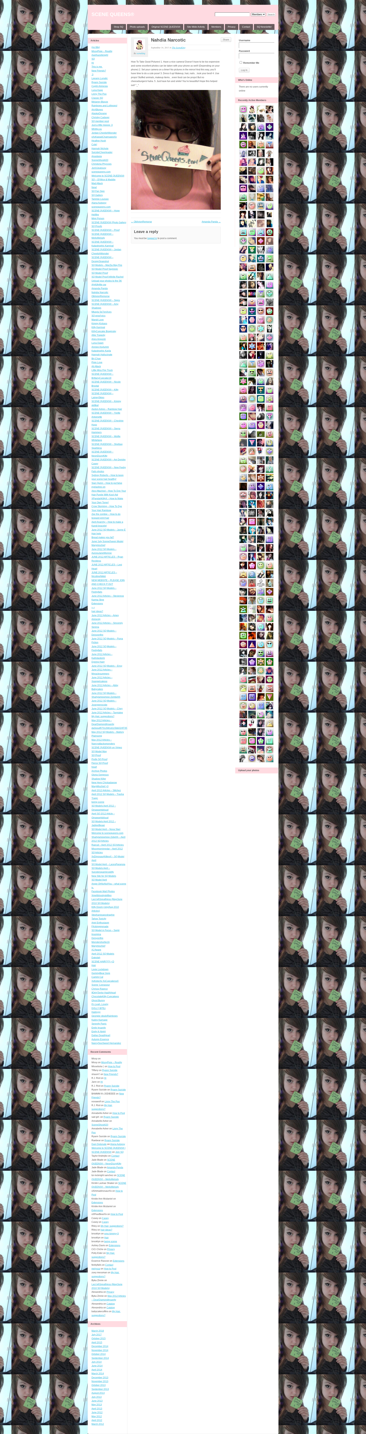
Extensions (97, 603)
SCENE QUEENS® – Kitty (105, 389)
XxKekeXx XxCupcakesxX (105, 981)
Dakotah (96, 957)
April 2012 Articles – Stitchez (106, 790)
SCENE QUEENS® (113, 14)
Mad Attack (97, 183)
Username (244, 40)
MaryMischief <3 (100, 786)
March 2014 (98, 1373)
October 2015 (99, 1338)
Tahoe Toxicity (99, 918)
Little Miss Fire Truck (102, 370)
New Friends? (99, 70)
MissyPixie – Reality (102, 51)
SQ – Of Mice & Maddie (104, 179)
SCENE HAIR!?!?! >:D (103, 961)
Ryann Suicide (99, 82)
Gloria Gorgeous (100, 774)
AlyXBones (97, 109)
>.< (93, 607)
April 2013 (97, 1408)
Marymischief (98, 946)
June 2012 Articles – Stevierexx (108, 596)
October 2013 (99, 1385)
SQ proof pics (98, 315)
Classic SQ (97, 98)
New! (94, 187)
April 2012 (97, 1420)
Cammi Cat (97, 977)
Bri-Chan (96, 358)
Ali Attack (96, 366)
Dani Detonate (99, 1144)
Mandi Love (98, 319)
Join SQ (119, 1152)
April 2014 (97, 1369)
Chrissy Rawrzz (100, 989)
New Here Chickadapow (104, 782)
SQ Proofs (97, 226)
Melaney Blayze (100, 101)
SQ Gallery (97, 195)
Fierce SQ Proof (100, 763)
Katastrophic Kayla (101, 350)
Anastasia (97, 156)
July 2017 (97, 1334)
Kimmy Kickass (99, 323)
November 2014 (100, 1350)
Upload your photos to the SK (107, 280)
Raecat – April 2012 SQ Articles (108, 845)
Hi (93, 63)
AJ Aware (96, 949)
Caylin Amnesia (100, 86)
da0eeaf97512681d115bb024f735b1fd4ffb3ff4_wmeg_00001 (123, 728)
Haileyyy (96, 1012)
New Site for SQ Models (104, 876)
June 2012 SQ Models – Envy (107, 666)
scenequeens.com (101, 171)
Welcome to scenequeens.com (107, 833)
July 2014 (97, 1362)
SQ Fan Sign (98, 191)
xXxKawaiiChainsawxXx (104, 137)
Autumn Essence (100, 1039)
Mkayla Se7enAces (102, 312)
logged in (152, 238)
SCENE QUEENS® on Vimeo (107, 747)
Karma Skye (98, 599)
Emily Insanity (99, 1027)
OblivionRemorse (101, 296)
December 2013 (100, 1377)
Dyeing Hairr (98, 662)
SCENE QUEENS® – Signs (106, 300)
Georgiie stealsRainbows (105, 1016)
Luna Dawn (98, 343)
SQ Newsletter (264, 27)
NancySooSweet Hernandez (106, 1043)
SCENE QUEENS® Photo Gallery (109, 222)
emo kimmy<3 (111, 1233)
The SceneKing (178, 47)
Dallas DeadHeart (101, 1035)
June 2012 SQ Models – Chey (107, 708)
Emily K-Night (99, 1031)
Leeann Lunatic (100, 78)
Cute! (94, 144)
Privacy (231, 27)
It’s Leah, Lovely (100, 1004)
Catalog (111, 1303)
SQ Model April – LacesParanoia (108, 864)
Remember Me (251, 63)
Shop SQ (118, 27)
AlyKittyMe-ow (99, 284)
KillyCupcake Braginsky (104, 331)
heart (94, 767)
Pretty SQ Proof (99, 759)
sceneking (140, 53)
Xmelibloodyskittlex (102, 895)
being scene (98, 802)
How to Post (114, 1066)
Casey (95, 463)
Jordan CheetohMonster (104, 133)
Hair (94, 965)
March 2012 (98, 1424)
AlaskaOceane (99, 113)
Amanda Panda (100, 288)
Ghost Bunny (98, 1000)
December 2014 (100, 1346)
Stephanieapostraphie (103, 915)
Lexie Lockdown (100, 969)
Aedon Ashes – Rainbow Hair (107, 409)
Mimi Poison (98, 218)
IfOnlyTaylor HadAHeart (104, 992)
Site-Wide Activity (196, 27)
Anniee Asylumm (100, 347)
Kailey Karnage (100, 1020)
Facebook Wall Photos (103, 891)
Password (244, 51)
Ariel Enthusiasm (100, 922)
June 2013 (97, 1400)
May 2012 (97, 1416)
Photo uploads (137, 27)
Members (216, 27)
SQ (93, 59)
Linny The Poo (99, 94)
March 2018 (98, 1331)
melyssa (96, 1268)
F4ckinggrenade (100, 926)
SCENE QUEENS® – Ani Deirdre (109, 459)
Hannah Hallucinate (102, 354)
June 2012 (97, 1412)
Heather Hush (99, 140)
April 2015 (97, 1342)
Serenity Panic (99, 1023)
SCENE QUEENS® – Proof (106, 230)
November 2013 (100, 1381)
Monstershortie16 (101, 942)
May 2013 (97, 1404)
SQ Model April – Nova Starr (106, 829)
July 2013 (97, 1397)
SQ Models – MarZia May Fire (107, 265)
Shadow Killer (99, 778)
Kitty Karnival (98, 327)
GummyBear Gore (101, 973)
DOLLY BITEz (99, 1008)
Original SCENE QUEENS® (166, 27)
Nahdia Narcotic (100, 292)
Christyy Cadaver (100, 117)
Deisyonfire (97, 938)
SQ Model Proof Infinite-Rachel (108, 276)
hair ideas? (97, 611)
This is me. (97, 66)
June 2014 (97, 1365)
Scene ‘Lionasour (101, 985)
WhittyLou (97, 129)
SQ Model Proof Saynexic (105, 269)
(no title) (96, 47)
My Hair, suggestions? (103, 716)
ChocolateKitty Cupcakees (105, 996)
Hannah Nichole (100, 148)
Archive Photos (99, 771)
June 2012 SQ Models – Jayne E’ (109, 529)
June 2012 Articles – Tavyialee (107, 712)
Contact (246, 27)
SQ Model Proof (100, 273)
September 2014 (100, 1358)
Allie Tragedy (98, 335)
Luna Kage (97, 90)
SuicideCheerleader (102, 152)
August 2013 (98, 1393)
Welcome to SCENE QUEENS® (108, 175)
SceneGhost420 (100, 160)
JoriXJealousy (99, 168)
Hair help (96, 533)
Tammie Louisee (100, 199)
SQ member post (100, 121)
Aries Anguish (99, 339)
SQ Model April (99, 879)
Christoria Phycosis (102, 164)
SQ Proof (96, 755)
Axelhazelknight (100, 55)
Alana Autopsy (99, 203)
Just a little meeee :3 (102, 125)
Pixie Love (97, 362)
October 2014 (99, 1354)
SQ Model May (99, 751)
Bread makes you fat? (103, 537)
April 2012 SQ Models (103, 953)
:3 (92, 74)
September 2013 (100, 1389)
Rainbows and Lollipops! (104, 105)
